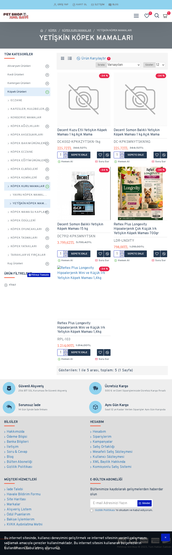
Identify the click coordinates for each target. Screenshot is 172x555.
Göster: (149, 65)
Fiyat (12, 285)
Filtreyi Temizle (40, 275)
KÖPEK (52, 30)
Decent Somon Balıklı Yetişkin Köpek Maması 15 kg (80, 226)
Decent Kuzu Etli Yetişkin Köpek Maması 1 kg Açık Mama (82, 132)
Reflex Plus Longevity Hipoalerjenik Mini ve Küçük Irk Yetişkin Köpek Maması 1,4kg (81, 327)
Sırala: (101, 65)
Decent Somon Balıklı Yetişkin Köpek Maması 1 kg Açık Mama (137, 132)
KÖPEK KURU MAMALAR (76, 30)
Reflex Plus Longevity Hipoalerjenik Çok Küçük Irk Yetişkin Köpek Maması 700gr (136, 228)
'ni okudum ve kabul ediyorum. (124, 510)
